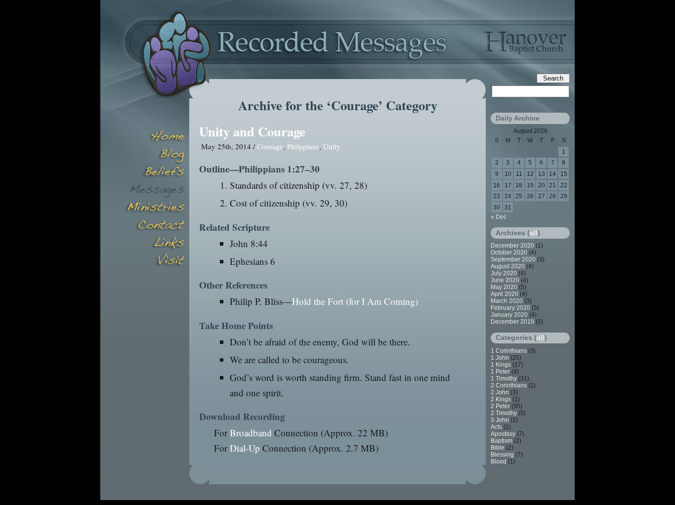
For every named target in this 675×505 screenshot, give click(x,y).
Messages (154, 191)
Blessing (502, 454)
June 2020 (505, 280)
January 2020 (509, 314)
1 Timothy (504, 378)
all (534, 233)
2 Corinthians (509, 385)
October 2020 (509, 252)
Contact (154, 226)
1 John (500, 357)
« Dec (498, 216)
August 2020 (508, 266)
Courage (270, 146)
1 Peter (500, 371)
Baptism (501, 440)
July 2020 (504, 273)
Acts (496, 426)
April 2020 (504, 294)
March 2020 (507, 300)
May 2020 (504, 287)
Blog (154, 155)
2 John (500, 392)
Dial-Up (245, 448)
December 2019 (512, 321)
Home (154, 137)
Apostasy (503, 433)
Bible (498, 447)
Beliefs (154, 173)
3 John (500, 420)
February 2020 (510, 307)
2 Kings (501, 399)
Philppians (303, 146)
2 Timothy (504, 413)
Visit (154, 262)
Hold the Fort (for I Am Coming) (355, 301)
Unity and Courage (252, 131)
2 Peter (500, 406)
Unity (331, 146)
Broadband (251, 432)
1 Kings (501, 364)
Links (154, 244)
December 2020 (512, 245)
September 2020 (513, 259)
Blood (498, 461)
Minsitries (154, 208)
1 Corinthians (509, 350)
